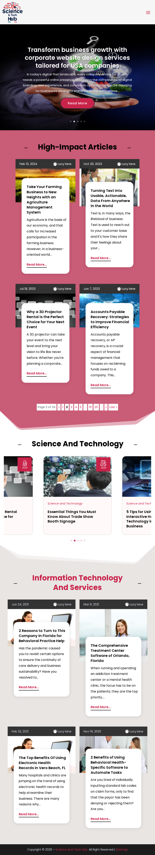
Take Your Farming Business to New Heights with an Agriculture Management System (44, 199)
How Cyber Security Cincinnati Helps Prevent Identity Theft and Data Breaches (77, 67)
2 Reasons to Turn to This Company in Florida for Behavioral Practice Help (42, 635)
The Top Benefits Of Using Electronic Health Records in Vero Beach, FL (42, 762)
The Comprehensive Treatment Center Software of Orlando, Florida (110, 653)
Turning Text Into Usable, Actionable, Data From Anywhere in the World (110, 198)
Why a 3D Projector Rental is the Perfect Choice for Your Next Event (45, 319)
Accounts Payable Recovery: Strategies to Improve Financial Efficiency (110, 319)
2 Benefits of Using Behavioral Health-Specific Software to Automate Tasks (109, 765)
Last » (113, 407)
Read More (77, 113)
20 (96, 407)
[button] (71, 540)
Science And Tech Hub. (72, 850)
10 (90, 407)
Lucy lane (64, 164)
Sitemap (122, 850)
